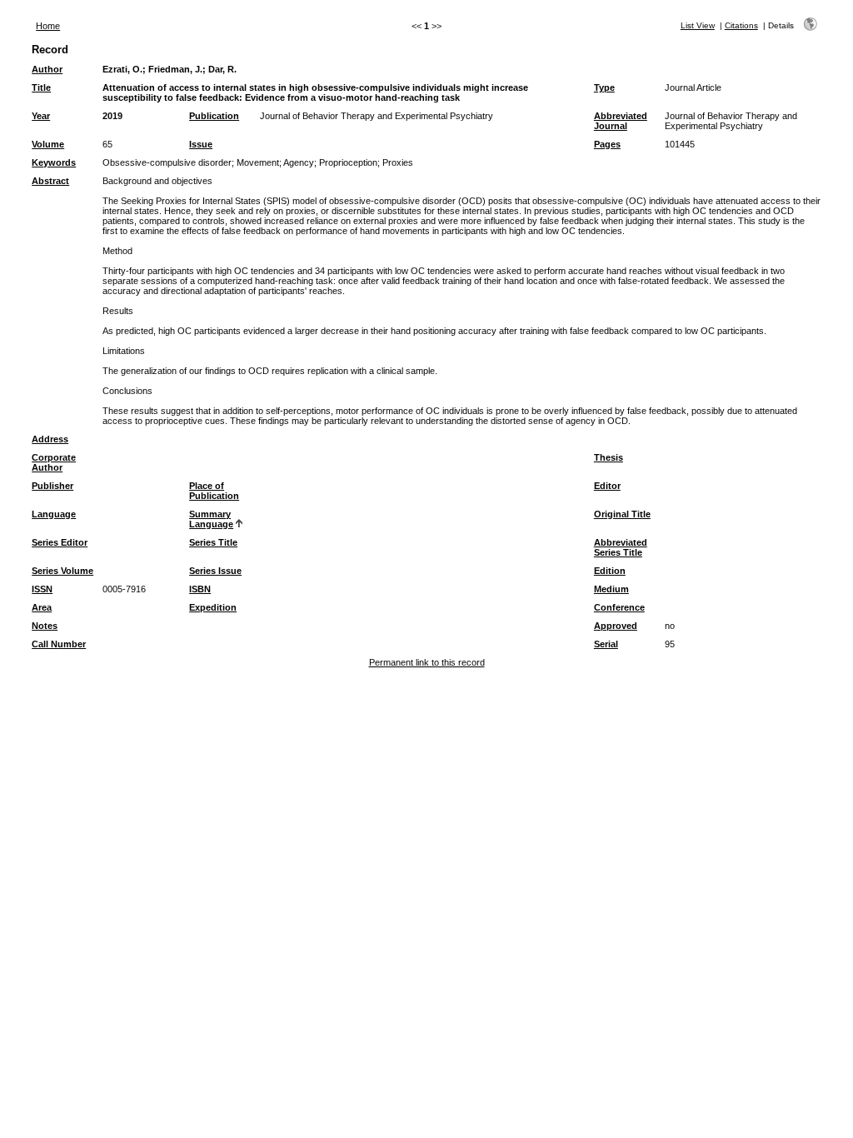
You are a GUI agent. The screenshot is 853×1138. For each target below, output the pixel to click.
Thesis (608, 457)
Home (48, 26)
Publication (214, 116)
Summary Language (211, 519)
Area (42, 607)
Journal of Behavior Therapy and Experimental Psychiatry (376, 116)
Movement (258, 162)
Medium (611, 589)
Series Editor (59, 542)
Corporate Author (54, 462)
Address (50, 439)
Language (54, 514)
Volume (48, 144)
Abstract (50, 181)
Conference (619, 607)
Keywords (54, 162)
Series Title (213, 542)
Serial (606, 644)
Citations (741, 25)
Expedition (213, 607)
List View (698, 25)
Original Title (622, 514)
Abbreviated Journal (620, 121)
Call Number (59, 644)
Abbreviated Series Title (620, 547)
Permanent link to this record (427, 662)
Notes (44, 626)
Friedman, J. (175, 69)
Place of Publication (214, 491)
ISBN (200, 589)
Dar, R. (222, 69)
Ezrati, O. (122, 69)
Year (41, 116)
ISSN (42, 589)
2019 (112, 116)
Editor (607, 486)
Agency (298, 162)
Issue (200, 144)
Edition (610, 571)
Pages (607, 144)
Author (47, 69)
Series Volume (62, 571)
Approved (615, 626)
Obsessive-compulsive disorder (167, 162)
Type (604, 87)
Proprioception (348, 162)
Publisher (52, 486)
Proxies (397, 162)
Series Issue (215, 571)
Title (41, 87)
